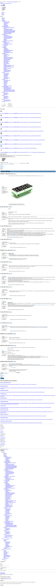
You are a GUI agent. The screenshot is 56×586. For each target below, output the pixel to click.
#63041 (14, 361)
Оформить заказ (9, 578)
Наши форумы (2, 166)
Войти (1, 568)
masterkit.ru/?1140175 (41, 175)
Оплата (7, 3)
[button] (4, 7)
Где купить (4, 3)
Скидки (1, 3)
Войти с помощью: (3, 570)
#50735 (10, 286)
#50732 (14, 250)
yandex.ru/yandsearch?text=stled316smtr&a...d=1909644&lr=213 (39, 326)
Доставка (10, 3)
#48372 (14, 173)
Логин (1, 564)
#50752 (10, 312)
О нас (1, 429)
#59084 (14, 333)
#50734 (10, 273)
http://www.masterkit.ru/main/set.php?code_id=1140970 (43, 304)
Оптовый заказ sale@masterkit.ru (12, 1)
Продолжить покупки (3, 578)
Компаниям (2, 435)
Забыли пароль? (2, 164)
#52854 (10, 322)
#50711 (10, 226)
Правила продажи (3, 441)
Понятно (2, 585)
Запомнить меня (3, 567)
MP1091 (1, 168)
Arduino (1, 167)
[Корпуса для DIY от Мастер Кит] (6, 106)
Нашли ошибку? (2, 444)
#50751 (10, 298)
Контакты (1, 432)
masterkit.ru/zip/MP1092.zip (36, 364)
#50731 (10, 239)
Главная (1, 165)
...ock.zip (12, 367)
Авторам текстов (2, 438)
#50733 (10, 262)
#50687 (10, 206)
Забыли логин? (7, 164)
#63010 (14, 345)
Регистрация (12, 164)
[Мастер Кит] (2, 5)
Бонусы (1, 2)
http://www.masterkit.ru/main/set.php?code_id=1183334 (15, 235)
